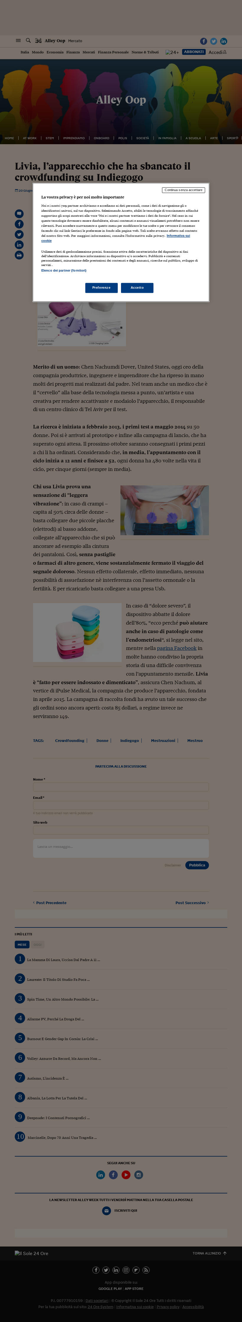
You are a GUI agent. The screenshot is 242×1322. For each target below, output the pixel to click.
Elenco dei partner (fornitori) (63, 270)
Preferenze (101, 287)
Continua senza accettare (183, 190)
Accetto (137, 287)
